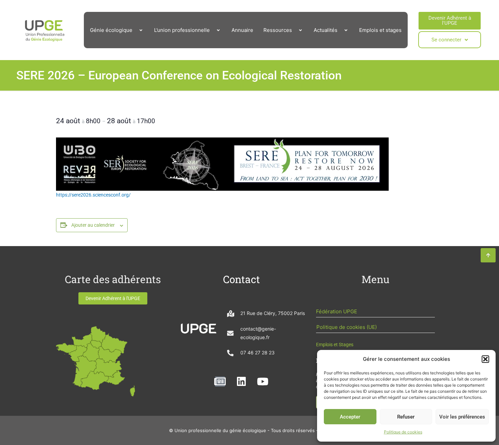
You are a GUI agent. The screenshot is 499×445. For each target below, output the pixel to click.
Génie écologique (111, 30)
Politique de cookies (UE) (346, 327)
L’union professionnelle (182, 30)
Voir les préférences (462, 417)
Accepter (350, 417)
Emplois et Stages (334, 344)
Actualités (325, 30)
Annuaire (242, 30)
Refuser (405, 417)
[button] (485, 359)
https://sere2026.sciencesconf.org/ (93, 195)
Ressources (277, 30)
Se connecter (446, 40)
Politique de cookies (403, 431)
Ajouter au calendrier (93, 225)
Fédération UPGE (336, 311)
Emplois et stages (380, 30)
